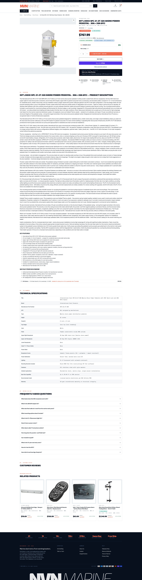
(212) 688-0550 (86, 1)
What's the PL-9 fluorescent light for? (31, 418)
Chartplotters (36, 10)
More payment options (100, 66)
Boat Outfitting (27, 15)
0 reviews (90, 28)
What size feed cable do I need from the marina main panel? (37, 408)
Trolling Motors (46, 10)
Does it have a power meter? (29, 423)
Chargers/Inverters (73, 10)
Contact (81, 551)
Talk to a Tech (60, 551)
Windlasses (84, 10)
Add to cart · (99, 53)
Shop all (25, 10)
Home (21, 15)
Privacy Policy (105, 556)
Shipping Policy (106, 548)
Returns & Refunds (106, 551)
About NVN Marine (97, 1)
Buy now (99, 59)
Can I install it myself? (27, 437)
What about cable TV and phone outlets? (32, 428)
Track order (108, 1)
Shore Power (35, 15)
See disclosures (100, 38)
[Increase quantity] (87, 53)
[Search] (95, 5)
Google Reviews (83, 553)
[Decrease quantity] (80, 53)
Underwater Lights (116, 10)
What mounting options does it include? (32, 413)
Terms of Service (106, 553)
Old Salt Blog (60, 548)
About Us (82, 548)
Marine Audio (63, 10)
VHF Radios (55, 10)
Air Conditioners (93, 10)
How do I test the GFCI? (27, 447)
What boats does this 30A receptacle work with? (34, 398)
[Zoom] (73, 20)
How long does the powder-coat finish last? (33, 432)
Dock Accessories (104, 10)
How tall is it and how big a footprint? (31, 452)
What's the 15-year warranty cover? (31, 442)
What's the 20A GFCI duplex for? (30, 403)
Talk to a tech (118, 1)
